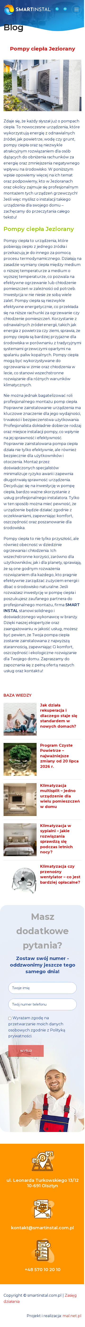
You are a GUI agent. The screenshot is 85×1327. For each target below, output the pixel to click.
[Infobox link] (57, 9)
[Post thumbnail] (20, 719)
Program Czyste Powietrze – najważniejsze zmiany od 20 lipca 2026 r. (59, 756)
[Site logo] (27, 9)
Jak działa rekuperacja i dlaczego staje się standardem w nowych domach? (58, 716)
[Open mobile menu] (76, 9)
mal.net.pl (72, 1316)
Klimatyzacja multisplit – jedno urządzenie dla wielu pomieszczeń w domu (60, 796)
